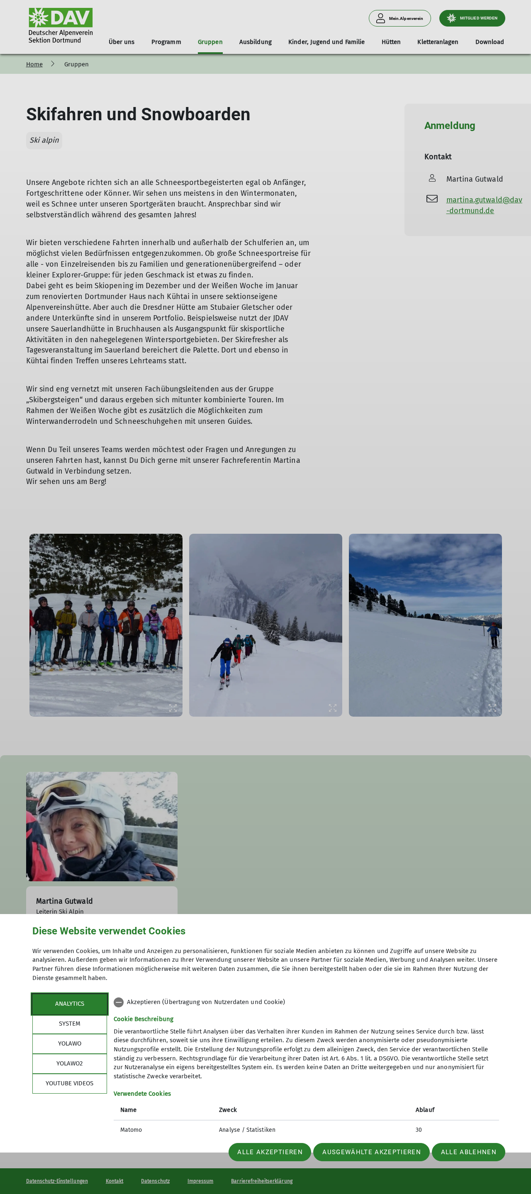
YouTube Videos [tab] (69, 1083)
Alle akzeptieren (269, 1152)
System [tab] (69, 1023)
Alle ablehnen (469, 1152)
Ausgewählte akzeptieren (371, 1152)
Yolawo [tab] (69, 1043)
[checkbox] (306, 1002)
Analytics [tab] (69, 1003)
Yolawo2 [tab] (69, 1063)
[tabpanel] (306, 1067)
